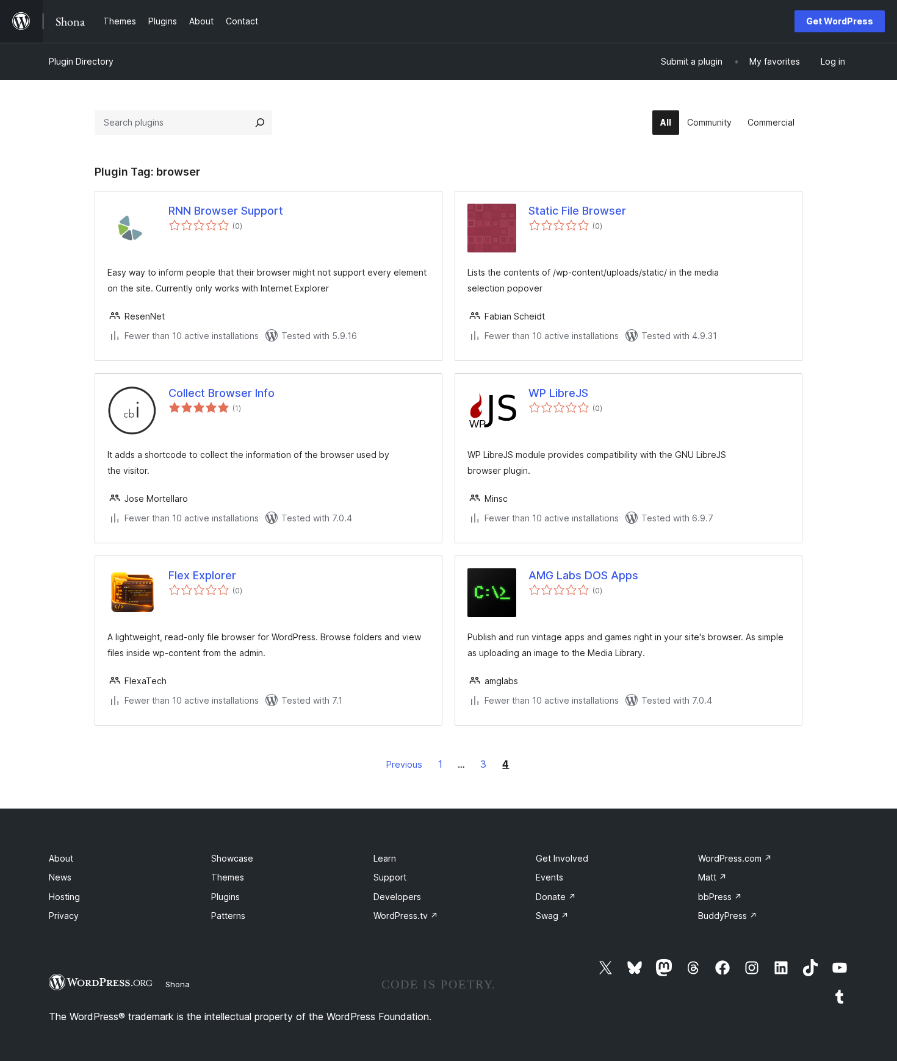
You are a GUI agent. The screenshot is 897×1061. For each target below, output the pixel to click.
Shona (177, 984)
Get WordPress (839, 21)
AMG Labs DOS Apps (583, 575)
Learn (384, 858)
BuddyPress (727, 915)
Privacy (64, 915)
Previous (404, 764)
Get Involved (562, 858)
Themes (227, 877)
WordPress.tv (405, 915)
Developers (397, 896)
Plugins (225, 896)
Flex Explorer (202, 575)
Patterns (228, 915)
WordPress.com (735, 858)
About (61, 858)
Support (389, 877)
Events (549, 877)
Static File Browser (577, 210)
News (60, 877)
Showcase (232, 858)
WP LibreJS (558, 393)
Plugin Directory (81, 61)
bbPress (720, 896)
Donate (556, 896)
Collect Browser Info (221, 393)
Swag (552, 915)
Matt (712, 877)
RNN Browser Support (225, 210)
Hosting (64, 896)
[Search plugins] (260, 122)
